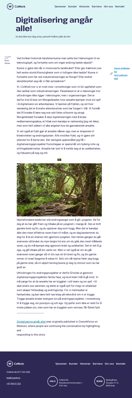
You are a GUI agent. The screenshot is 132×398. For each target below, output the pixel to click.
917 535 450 (23, 372)
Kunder (72, 6)
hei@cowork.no (13, 378)
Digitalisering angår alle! (31, 321)
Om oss (108, 6)
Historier (84, 6)
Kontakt (120, 6)
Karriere (97, 6)
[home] (16, 6)
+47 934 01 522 (14, 383)
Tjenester (60, 6)
